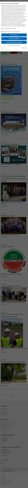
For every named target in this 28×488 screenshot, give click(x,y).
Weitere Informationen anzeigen (14, 45)
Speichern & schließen (14, 38)
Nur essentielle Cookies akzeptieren (14, 42)
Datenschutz (24, 48)
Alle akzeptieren (14, 35)
